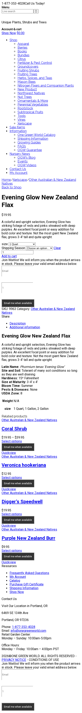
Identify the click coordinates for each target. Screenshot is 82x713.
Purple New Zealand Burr (28, 538)
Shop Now (9, 33)
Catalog (15, 580)
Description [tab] (18, 323)
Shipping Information (24, 588)
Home (6, 180)
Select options (12, 441)
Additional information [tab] (25, 327)
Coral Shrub (14, 429)
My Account (18, 577)
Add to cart (9, 256)
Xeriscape (20, 180)
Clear (57, 248)
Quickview (9, 453)
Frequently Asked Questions (29, 573)
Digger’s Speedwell (22, 501)
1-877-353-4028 (23, 627)
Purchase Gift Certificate (27, 584)
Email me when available (18, 303)
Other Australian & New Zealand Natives (29, 420)
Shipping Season (13, 248)
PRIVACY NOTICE (14, 660)
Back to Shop (11, 187)
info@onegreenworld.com (28, 631)
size (5, 244)
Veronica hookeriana (24, 465)
